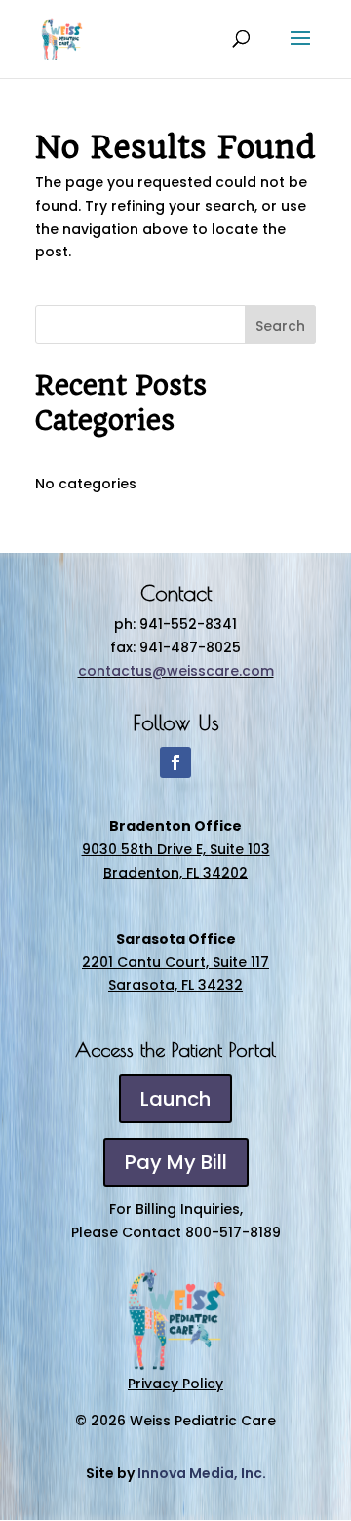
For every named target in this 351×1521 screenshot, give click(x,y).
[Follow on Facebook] (175, 762)
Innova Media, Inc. (201, 1473)
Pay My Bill (176, 1162)
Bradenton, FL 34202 (175, 872)
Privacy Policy (175, 1383)
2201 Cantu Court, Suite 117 (175, 962)
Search (280, 325)
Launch (175, 1098)
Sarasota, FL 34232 (175, 984)
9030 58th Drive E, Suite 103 (176, 849)
